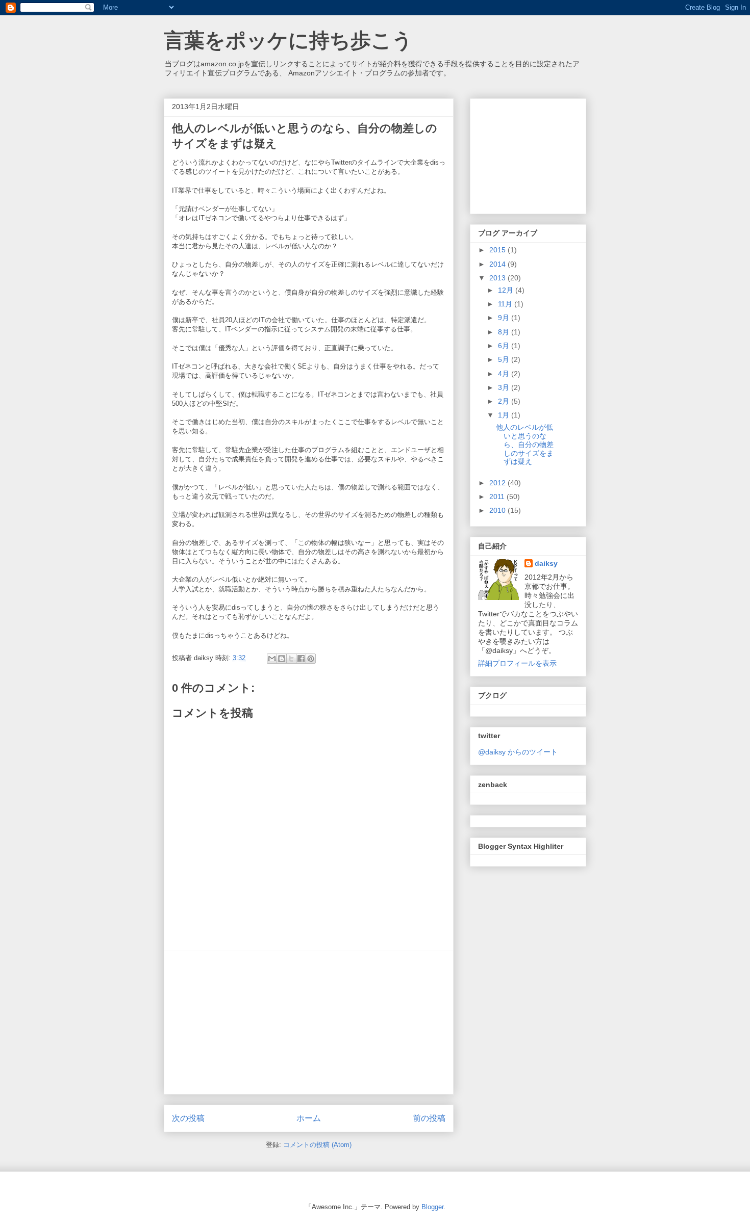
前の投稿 (429, 1118)
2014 (498, 264)
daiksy (546, 563)
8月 (504, 332)
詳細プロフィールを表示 (517, 663)
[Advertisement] (308, 1022)
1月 (504, 415)
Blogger (432, 1207)
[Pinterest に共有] (311, 659)
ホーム (308, 1118)
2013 (498, 278)
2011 (498, 496)
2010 (498, 510)
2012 (498, 483)
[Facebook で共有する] (301, 659)
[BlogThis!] (282, 659)
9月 (504, 318)
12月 (506, 290)
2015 (498, 250)
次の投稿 (188, 1118)
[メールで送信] (272, 659)
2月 (504, 401)
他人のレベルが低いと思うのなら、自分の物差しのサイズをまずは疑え (525, 444)
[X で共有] (291, 659)
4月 (504, 374)
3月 (504, 387)
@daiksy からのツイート (518, 752)
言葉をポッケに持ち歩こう (288, 40)
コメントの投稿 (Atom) (317, 1144)
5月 (504, 359)
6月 (504, 346)
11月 (506, 304)
